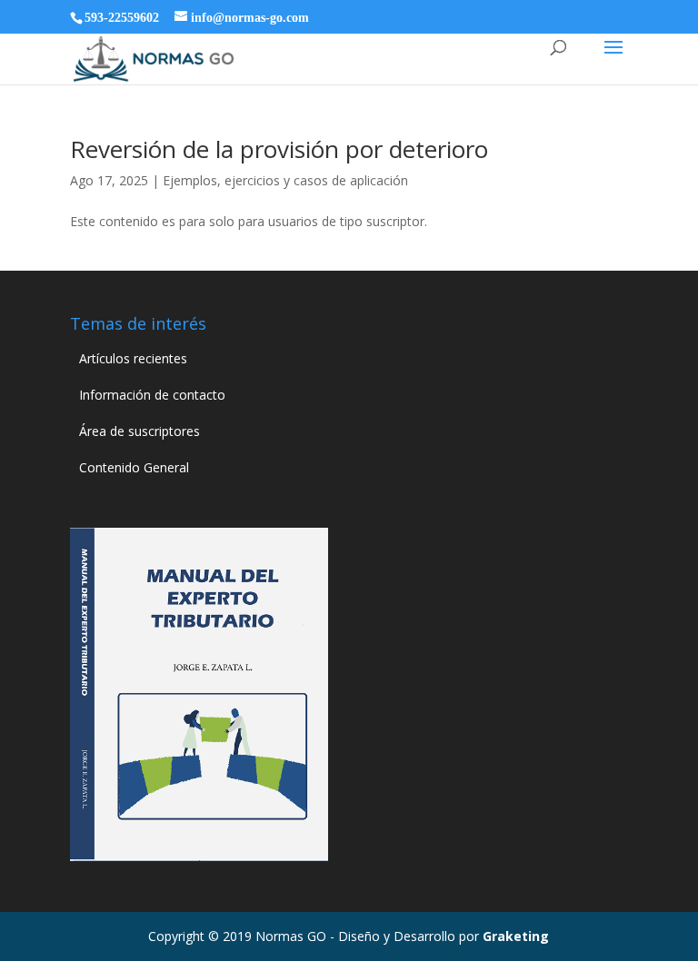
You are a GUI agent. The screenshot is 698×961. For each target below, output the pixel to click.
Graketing (516, 936)
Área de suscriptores (139, 431)
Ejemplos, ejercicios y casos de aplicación (285, 180)
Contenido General (134, 467)
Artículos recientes (133, 358)
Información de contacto (152, 394)
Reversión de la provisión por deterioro (279, 149)
